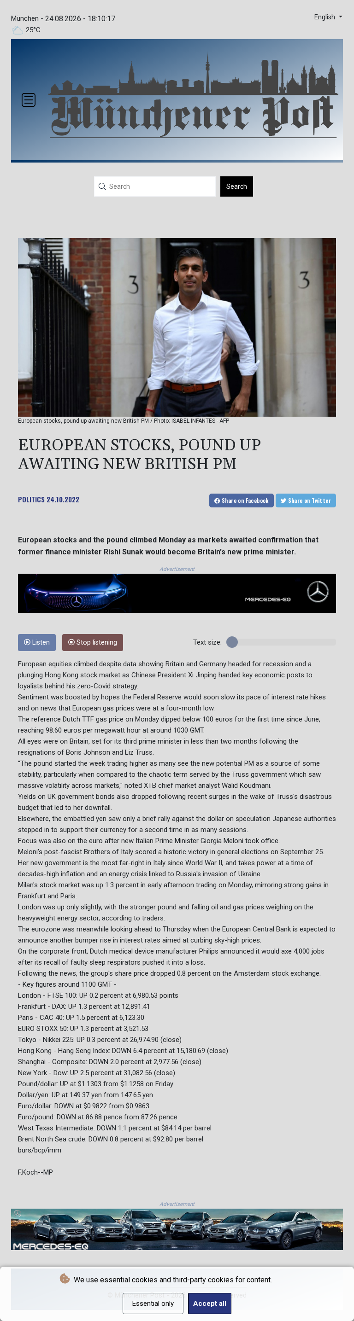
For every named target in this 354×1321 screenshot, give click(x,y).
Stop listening (96, 642)
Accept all (209, 1303)
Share (244, 500)
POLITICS (31, 499)
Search (236, 186)
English (325, 17)
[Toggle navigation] (28, 100)
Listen (40, 642)
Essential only (153, 1303)
